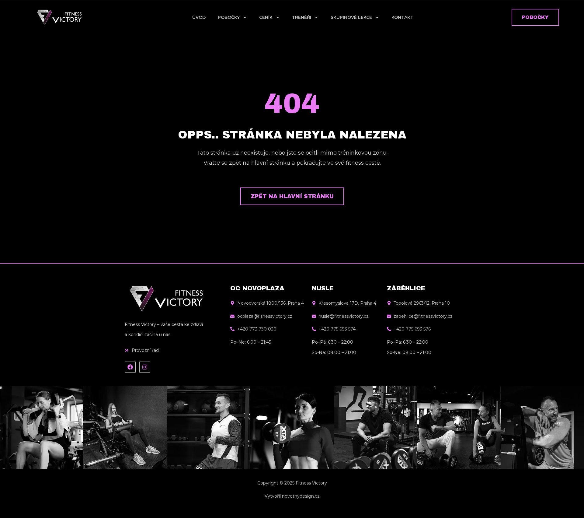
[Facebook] (130, 367)
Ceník (266, 17)
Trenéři (301, 17)
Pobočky (229, 17)
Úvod (199, 17)
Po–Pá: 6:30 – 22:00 (332, 342)
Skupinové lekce (351, 17)
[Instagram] (144, 367)
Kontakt (402, 17)
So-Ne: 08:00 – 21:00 (334, 352)
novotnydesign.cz (301, 496)
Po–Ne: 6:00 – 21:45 (250, 342)
